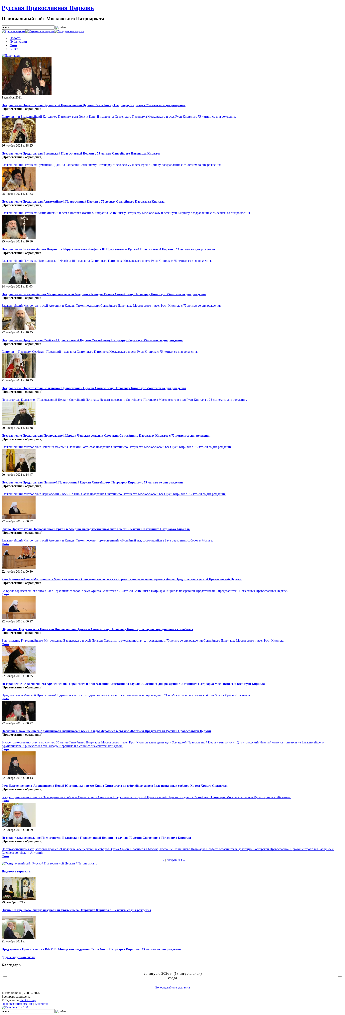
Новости (15, 38)
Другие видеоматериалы (18, 957)
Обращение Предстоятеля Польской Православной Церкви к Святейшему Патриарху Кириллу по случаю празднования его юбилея (97, 629)
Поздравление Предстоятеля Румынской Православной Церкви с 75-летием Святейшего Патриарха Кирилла (81, 153)
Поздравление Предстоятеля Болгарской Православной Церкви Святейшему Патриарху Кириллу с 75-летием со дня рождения (94, 388)
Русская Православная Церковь (48, 7)
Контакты (41, 1003)
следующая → (176, 859)
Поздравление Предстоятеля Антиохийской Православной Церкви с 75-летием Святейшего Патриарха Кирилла (83, 201)
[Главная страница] (11, 55)
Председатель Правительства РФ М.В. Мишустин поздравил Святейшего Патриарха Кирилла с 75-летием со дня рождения (91, 949)
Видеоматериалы (17, 871)
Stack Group (28, 1000)
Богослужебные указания (172, 987)
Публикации (18, 41)
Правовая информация (17, 1003)
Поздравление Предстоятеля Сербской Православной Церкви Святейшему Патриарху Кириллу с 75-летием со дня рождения (92, 340)
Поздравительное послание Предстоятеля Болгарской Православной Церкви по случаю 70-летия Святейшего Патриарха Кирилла (96, 837)
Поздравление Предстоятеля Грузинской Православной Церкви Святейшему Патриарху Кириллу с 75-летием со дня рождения (93, 105)
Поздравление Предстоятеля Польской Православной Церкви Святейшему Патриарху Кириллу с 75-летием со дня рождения (92, 482)
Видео (14, 48)
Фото (13, 45)
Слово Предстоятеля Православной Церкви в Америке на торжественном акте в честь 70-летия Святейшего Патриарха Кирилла (96, 529)
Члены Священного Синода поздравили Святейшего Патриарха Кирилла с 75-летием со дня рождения (76, 910)
